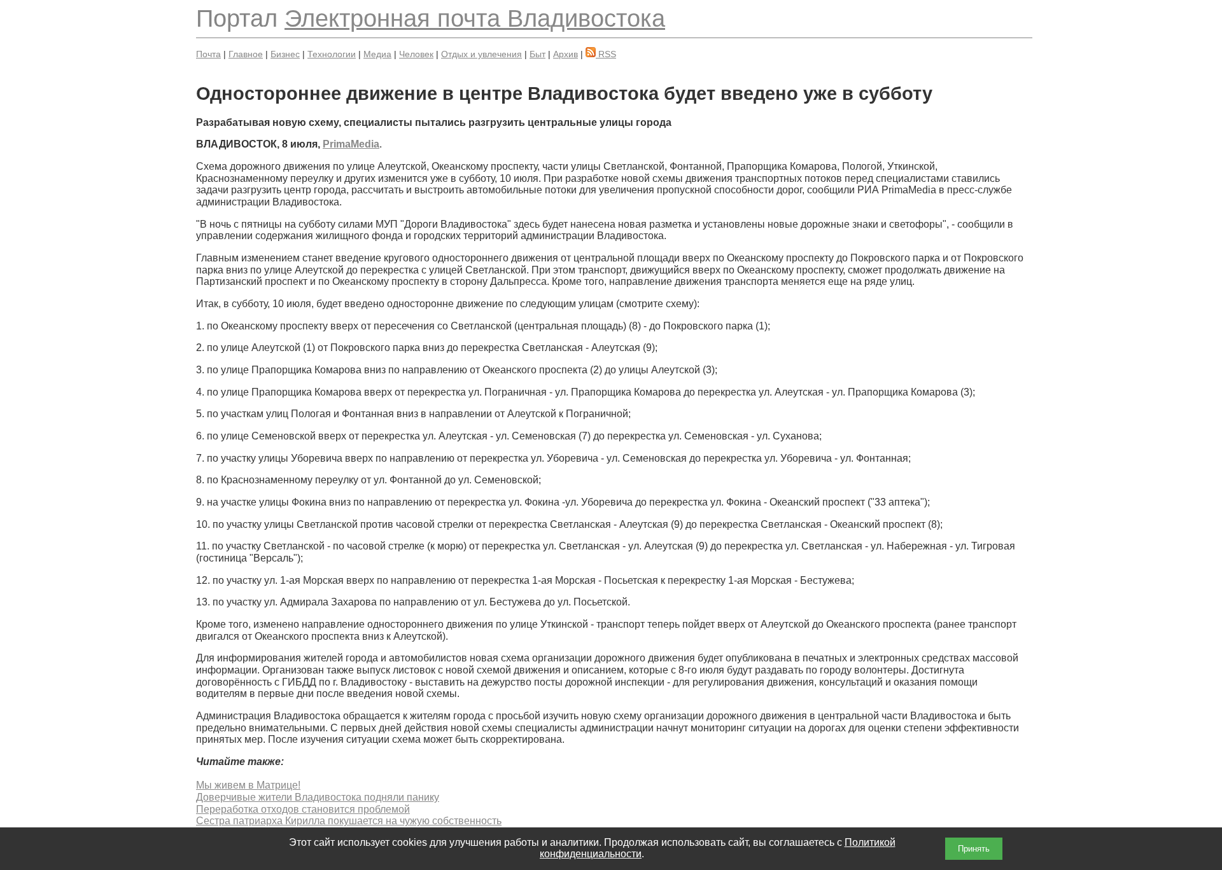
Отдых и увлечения (481, 54)
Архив (565, 54)
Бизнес (285, 54)
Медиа (377, 54)
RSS (606, 54)
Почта (208, 54)
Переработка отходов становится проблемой (303, 809)
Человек (416, 54)
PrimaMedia (351, 144)
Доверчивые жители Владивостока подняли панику (317, 797)
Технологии (331, 54)
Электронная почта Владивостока (474, 18)
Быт (537, 54)
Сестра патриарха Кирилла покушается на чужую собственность (349, 820)
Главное (245, 54)
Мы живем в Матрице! (248, 785)
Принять (974, 848)
